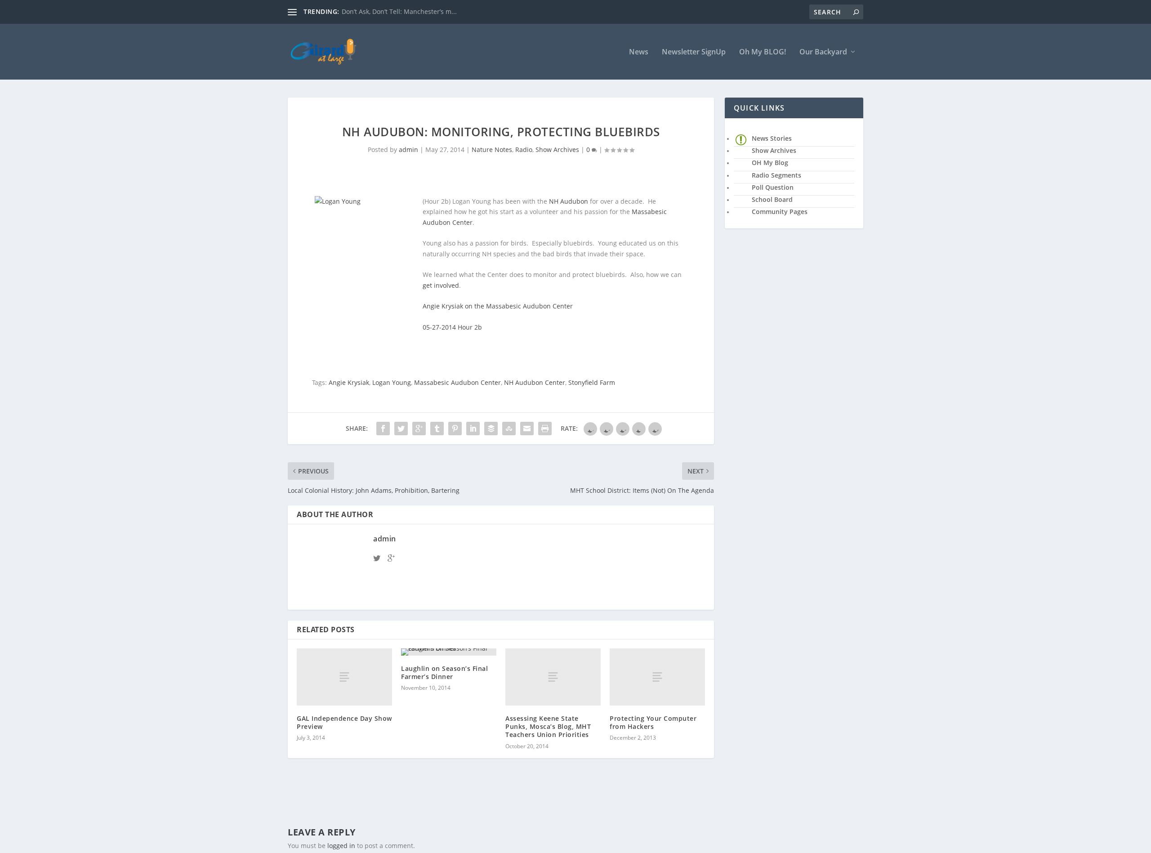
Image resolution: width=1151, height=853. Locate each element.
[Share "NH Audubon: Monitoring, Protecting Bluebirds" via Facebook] (383, 429)
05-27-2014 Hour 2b (452, 327)
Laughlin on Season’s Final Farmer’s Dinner (444, 672)
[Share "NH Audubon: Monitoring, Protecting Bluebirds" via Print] (545, 429)
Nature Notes (492, 149)
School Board (772, 199)
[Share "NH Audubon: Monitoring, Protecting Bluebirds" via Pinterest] (455, 429)
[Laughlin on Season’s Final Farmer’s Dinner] (448, 652)
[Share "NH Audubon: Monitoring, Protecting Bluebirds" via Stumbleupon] (509, 429)
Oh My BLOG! (762, 52)
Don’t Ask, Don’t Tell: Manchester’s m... (399, 11)
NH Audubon (568, 201)
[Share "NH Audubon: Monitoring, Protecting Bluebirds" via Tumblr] (437, 429)
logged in (341, 845)
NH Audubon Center (534, 382)
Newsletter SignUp (694, 52)
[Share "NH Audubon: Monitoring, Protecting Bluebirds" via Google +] (419, 429)
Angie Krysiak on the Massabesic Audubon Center (498, 306)
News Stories (772, 138)
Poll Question (773, 187)
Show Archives (557, 149)
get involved (441, 285)
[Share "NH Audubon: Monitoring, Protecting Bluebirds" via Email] (527, 429)
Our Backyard (823, 52)
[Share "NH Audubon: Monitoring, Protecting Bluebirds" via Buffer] (491, 429)
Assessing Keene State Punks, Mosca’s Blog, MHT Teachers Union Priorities (548, 726)
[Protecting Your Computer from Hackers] (657, 677)
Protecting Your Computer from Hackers (653, 722)
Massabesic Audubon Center (457, 382)
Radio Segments (776, 175)
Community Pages (779, 211)
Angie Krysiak (349, 382)
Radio (523, 149)
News (638, 52)
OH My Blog (770, 162)
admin (408, 149)
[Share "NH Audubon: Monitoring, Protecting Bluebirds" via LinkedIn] (473, 429)
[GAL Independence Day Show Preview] (344, 677)
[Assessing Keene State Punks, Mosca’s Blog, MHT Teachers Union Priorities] (553, 677)
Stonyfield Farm (591, 382)
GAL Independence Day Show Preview (344, 722)
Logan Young (391, 382)
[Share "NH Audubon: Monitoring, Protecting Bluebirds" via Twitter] (401, 429)
